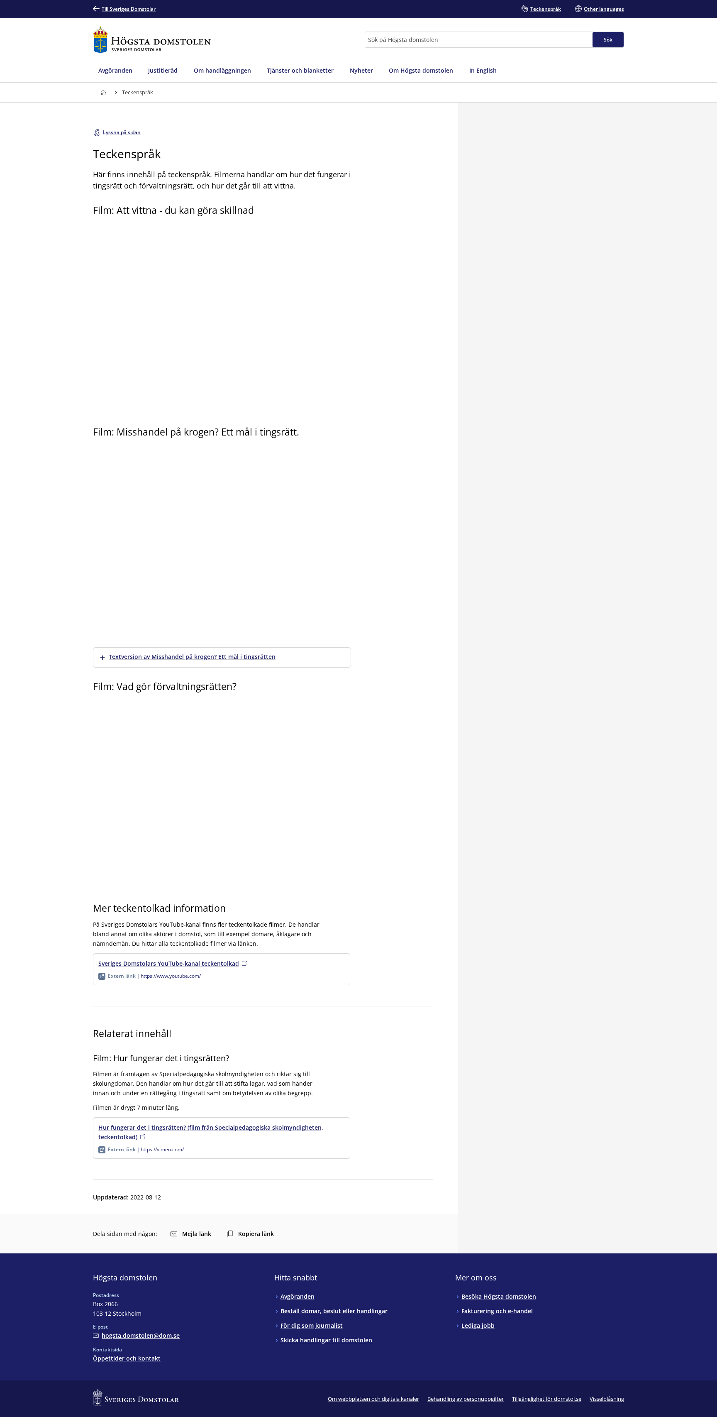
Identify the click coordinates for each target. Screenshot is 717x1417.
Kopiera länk (256, 1234)
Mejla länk (196, 1234)
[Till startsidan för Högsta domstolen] (152, 39)
